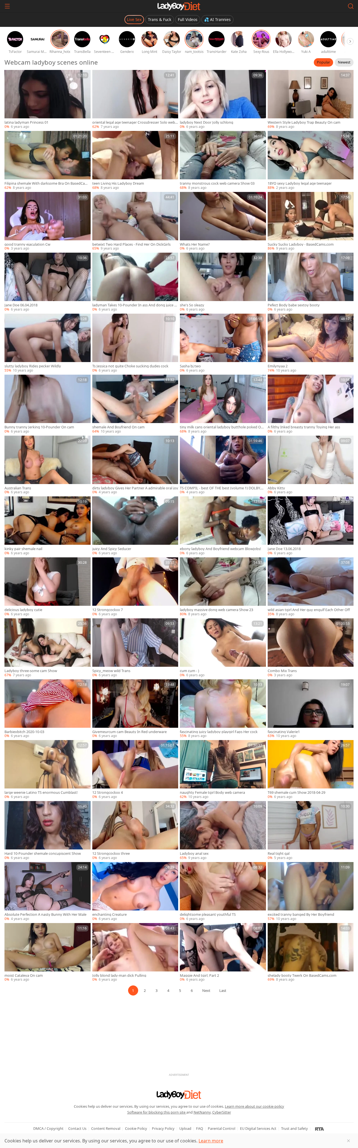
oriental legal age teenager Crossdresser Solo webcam (134, 122)
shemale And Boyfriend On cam (118, 427)
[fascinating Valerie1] (311, 709)
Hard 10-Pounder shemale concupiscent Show (42, 853)
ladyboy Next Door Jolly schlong (206, 122)
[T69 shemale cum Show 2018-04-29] (311, 769)
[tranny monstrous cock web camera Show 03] (223, 160)
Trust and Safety (294, 1128)
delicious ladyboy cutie (23, 610)
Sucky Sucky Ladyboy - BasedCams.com (301, 244)
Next (206, 990)
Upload (185, 1128)
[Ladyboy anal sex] (223, 830)
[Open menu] (7, 6)
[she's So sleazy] (223, 282)
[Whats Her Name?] (223, 221)
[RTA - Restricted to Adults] (319, 1128)
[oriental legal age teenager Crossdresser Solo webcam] (135, 99)
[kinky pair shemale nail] (47, 526)
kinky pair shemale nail (23, 549)
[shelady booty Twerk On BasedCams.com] (311, 952)
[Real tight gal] (311, 830)
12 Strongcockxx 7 (107, 610)
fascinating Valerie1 (284, 732)
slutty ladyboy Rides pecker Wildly (32, 366)
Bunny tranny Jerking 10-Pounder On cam (39, 427)
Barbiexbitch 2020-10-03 (24, 732)
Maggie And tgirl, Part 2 (199, 975)
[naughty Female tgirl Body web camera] (223, 769)
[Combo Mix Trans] (311, 648)
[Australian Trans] (47, 465)
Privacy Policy (163, 1128)
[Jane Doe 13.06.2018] (311, 526)
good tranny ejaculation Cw (27, 244)
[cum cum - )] (223, 648)
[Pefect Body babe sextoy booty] (311, 282)
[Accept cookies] (348, 1141)
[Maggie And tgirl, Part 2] (223, 952)
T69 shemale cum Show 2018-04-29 (296, 792)
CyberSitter (221, 1112)
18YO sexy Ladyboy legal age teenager (300, 183)
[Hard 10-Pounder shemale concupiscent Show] (47, 830)
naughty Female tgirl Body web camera (212, 792)
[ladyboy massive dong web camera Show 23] (223, 587)
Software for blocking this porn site (156, 1112)
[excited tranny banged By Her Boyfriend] (311, 891)
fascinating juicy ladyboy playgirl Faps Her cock (219, 732)
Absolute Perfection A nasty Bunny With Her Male (45, 914)
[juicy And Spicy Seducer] (135, 526)
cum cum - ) (189, 671)
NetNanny (202, 1112)
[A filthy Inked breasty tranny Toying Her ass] (311, 404)
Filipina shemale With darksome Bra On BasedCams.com (46, 183)
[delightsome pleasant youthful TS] (223, 891)
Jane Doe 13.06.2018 (284, 549)
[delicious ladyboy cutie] (47, 587)
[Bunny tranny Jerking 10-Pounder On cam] (47, 404)
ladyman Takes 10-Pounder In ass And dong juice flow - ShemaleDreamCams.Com (134, 305)
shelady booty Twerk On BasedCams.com (302, 975)
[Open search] (351, 6)
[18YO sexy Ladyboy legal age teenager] (311, 160)
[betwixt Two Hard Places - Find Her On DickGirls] (135, 221)
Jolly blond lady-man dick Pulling (119, 975)
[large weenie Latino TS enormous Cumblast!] (47, 769)
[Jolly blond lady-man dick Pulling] (135, 952)
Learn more (211, 1141)
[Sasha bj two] (223, 343)
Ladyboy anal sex (194, 853)
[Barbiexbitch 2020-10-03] (47, 709)
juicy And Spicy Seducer (111, 549)
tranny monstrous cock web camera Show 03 (217, 183)
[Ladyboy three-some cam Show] (47, 648)
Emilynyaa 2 (278, 366)
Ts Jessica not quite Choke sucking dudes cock (130, 366)
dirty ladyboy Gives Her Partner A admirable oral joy (135, 488)
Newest (344, 62)
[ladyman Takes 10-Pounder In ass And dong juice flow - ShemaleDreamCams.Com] (135, 282)
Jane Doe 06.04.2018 (20, 305)
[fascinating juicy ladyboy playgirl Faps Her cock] (223, 709)
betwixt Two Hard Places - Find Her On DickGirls (131, 244)
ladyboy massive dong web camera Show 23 (216, 610)
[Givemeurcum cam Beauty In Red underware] (135, 709)
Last (222, 990)
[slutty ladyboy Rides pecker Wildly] (47, 343)
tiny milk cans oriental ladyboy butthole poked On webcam (221, 427)
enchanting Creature (109, 914)
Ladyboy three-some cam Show (30, 671)
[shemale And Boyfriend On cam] (135, 404)
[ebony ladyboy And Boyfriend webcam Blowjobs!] (223, 526)
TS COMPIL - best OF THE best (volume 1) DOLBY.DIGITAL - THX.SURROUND (222, 488)
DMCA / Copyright (48, 1128)
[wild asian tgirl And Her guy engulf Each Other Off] (311, 587)
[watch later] (11, 76)
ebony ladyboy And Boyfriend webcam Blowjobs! (220, 549)
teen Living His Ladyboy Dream (118, 183)
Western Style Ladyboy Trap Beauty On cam (304, 122)
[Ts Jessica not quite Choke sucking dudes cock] (135, 343)
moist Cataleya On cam (23, 975)
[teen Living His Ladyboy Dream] (135, 160)
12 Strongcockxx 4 (107, 792)
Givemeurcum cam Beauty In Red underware (129, 732)
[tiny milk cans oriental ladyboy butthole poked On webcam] (223, 404)
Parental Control (221, 1128)
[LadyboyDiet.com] (179, 6)
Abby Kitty (276, 488)
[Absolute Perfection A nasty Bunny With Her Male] (47, 891)
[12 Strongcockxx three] (135, 830)
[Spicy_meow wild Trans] (135, 648)
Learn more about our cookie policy (254, 1106)
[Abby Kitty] (311, 465)
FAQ (199, 1128)
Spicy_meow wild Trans (111, 671)
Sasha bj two (190, 366)
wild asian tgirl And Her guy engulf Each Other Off (309, 610)
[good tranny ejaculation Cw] (47, 221)
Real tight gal (278, 853)
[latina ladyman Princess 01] (47, 99)
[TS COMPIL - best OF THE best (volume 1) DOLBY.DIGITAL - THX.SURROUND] (223, 465)
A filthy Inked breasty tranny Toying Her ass (304, 427)
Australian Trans (17, 488)
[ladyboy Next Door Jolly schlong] (223, 99)
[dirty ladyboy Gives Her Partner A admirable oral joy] (135, 465)
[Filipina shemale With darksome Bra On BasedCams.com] (47, 160)
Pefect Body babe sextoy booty (294, 305)
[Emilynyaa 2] (311, 343)
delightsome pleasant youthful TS (208, 914)
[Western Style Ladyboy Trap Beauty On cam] (311, 99)
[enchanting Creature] (135, 891)
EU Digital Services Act (258, 1128)
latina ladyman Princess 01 (26, 122)
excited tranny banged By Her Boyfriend (301, 914)
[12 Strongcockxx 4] (135, 769)
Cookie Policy (136, 1128)
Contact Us (77, 1128)
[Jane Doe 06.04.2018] (47, 282)
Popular (323, 62)
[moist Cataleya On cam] (47, 952)
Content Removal (105, 1128)
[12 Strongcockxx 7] (135, 587)
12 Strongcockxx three (111, 853)
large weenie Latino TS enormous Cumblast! (40, 792)
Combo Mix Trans (282, 671)
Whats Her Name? (195, 244)
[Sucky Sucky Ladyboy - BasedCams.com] (311, 221)
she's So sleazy (192, 305)
